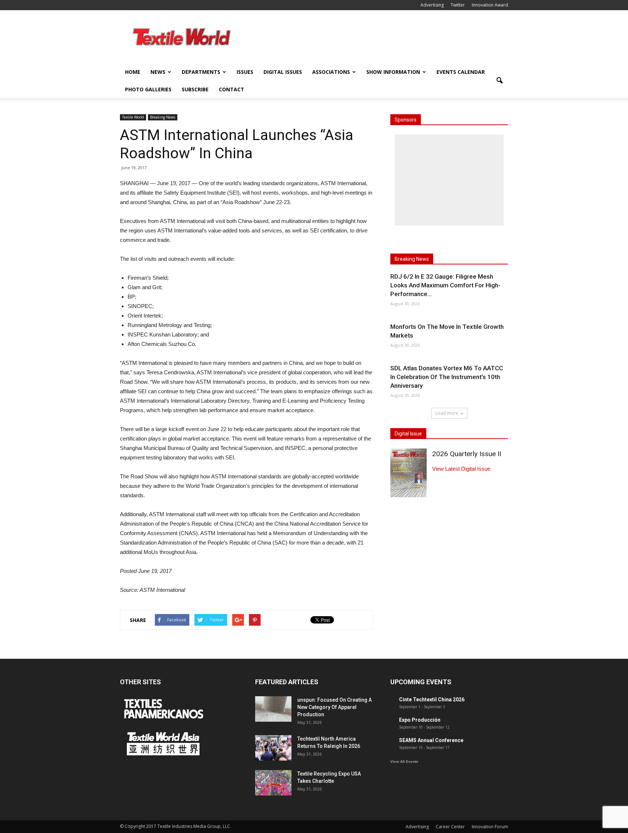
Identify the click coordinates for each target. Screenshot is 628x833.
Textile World (133, 117)
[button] (499, 80)
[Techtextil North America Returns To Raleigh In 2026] (273, 748)
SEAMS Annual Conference (431, 740)
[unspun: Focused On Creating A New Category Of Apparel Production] (273, 709)
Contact (231, 89)
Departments (201, 71)
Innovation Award (490, 5)
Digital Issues (282, 71)
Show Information (393, 71)
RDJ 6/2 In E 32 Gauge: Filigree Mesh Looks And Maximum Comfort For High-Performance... (445, 285)
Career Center (450, 827)
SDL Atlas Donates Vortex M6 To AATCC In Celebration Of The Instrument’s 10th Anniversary (446, 376)
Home (132, 71)
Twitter (458, 5)
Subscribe (195, 89)
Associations (331, 71)
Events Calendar (460, 71)
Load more (446, 413)
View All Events (404, 762)
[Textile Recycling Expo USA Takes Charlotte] (273, 783)
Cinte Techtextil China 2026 (431, 699)
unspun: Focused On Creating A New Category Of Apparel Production (334, 707)
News (157, 71)
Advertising (432, 5)
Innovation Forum (490, 827)
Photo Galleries (148, 89)
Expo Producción (419, 720)
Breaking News (162, 117)
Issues (245, 71)
